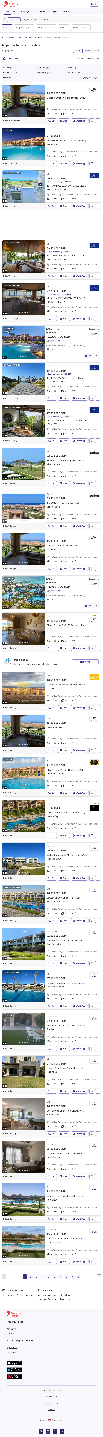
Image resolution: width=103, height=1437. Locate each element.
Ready (96, 50)
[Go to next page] (99, 1276)
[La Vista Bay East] (51, 342)
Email (65, 121)
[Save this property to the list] (91, 120)
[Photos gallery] (23, 101)
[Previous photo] (4, 101)
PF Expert (11, 1352)
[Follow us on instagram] (41, 1431)
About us (11, 1328)
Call (53, 121)
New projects (26, 11)
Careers (10, 1333)
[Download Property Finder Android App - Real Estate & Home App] (14, 1369)
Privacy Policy (51, 1396)
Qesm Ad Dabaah (42, 37)
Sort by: (80, 58)
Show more (88, 78)
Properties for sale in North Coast (19, 37)
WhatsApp (81, 121)
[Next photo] (42, 101)
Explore (64, 11)
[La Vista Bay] (51, 592)
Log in (94, 4)
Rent (15, 11)
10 (78, 1277)
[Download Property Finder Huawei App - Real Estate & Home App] (14, 1376)
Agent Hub (12, 1347)
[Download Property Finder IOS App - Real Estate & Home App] (14, 1363)
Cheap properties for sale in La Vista (17, 1295)
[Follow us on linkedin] (62, 1431)
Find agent (53, 11)
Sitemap (51, 1409)
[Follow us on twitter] (55, 1431)
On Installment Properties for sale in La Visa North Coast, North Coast (69, 1295)
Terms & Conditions (51, 1390)
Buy (7, 11)
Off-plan (87, 50)
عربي (41, 1420)
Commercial (40, 11)
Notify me (85, 662)
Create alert (12, 58)
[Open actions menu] (97, 120)
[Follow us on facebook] (48, 1431)
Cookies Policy (51, 1403)
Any (78, 50)
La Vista (12, 19)
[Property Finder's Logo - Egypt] (11, 4)
